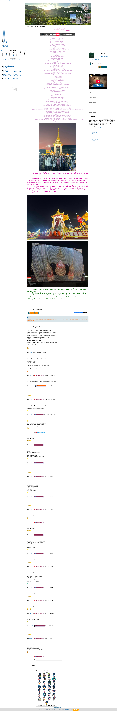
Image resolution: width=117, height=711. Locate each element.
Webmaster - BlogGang (96, 127)
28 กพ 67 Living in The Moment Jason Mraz (11, 59)
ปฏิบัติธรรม (5, 46)
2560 (4, 35)
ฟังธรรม (93, 135)
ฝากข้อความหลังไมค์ (95, 59)
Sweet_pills (31, 432)
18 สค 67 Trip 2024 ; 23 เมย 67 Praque (10, 78)
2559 (4, 36)
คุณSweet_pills (60, 319)
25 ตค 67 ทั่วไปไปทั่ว (7, 70)
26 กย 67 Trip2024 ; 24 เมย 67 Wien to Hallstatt (12, 73)
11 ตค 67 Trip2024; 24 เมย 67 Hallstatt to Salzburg (13, 71)
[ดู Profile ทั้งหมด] (104, 56)
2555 (4, 40)
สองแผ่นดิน (31, 625)
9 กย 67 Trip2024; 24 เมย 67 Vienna (10, 74)
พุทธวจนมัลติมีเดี (95, 139)
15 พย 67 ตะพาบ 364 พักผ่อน (8, 67)
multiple (30, 352)
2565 (4, 30)
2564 (4, 31)
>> (25, 50)
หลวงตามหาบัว (94, 132)
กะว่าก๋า (30, 375)
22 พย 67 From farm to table (8, 66)
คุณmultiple (29, 319)
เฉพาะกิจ (5, 42)
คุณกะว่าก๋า (34, 319)
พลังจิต (93, 138)
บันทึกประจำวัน (6, 45)
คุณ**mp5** (65, 319)
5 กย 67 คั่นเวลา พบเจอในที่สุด (9, 77)
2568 (4, 27)
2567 (4, 28)
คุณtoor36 (38, 319)
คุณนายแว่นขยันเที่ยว (44, 319)
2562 (4, 33)
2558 (4, 37)
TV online (93, 140)
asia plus (93, 134)
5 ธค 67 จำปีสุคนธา (7, 65)
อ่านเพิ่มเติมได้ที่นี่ (68, 709)
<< (1, 50)
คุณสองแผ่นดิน (31, 320)
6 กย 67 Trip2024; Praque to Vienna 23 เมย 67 (12, 75)
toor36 (33, 385)
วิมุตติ (93, 133)
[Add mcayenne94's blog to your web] (102, 128)
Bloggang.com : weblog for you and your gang (9, 0)
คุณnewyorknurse (71, 319)
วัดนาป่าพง (94, 141)
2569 (4, 26)
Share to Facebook (78, 312)
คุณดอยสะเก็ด (80, 319)
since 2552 (5, 41)
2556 (4, 39)
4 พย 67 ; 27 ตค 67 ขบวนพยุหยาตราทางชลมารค (12, 69)
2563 (4, 32)
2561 (4, 34)
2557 (4, 38)
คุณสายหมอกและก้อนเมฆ (52, 319)
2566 (4, 29)
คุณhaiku (76, 319)
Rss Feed (93, 60)
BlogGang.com (94, 142)
